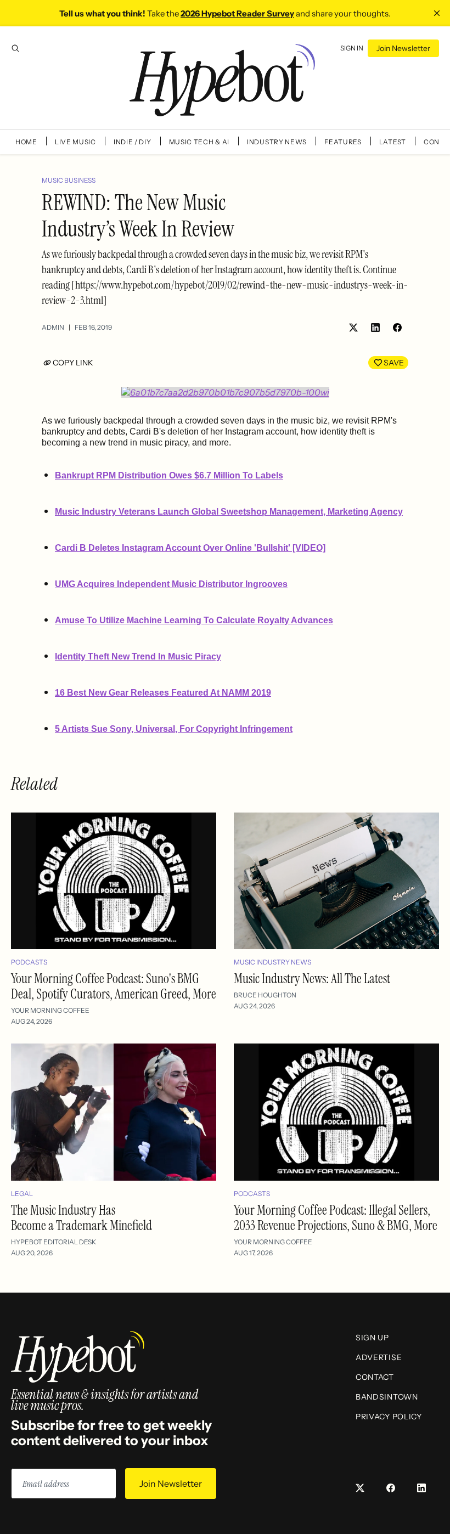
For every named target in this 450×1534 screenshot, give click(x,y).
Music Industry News (272, 962)
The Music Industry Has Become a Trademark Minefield (81, 1218)
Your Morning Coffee (50, 1010)
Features (343, 142)
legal (22, 1193)
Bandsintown (387, 1397)
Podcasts (29, 962)
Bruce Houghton (265, 995)
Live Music (75, 142)
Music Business (68, 180)
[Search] (15, 48)
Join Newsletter (403, 48)
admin (53, 327)
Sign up (372, 1338)
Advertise (379, 1357)
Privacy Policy (389, 1417)
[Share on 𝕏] (353, 328)
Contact (375, 1377)
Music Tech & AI (199, 142)
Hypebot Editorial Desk (53, 1242)
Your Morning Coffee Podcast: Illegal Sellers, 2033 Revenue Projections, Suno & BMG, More (335, 1218)
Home (26, 142)
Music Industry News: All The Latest (312, 978)
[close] (437, 13)
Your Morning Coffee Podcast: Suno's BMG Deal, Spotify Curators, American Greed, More (113, 986)
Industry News (277, 142)
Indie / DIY (132, 142)
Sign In (351, 48)
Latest (392, 142)
